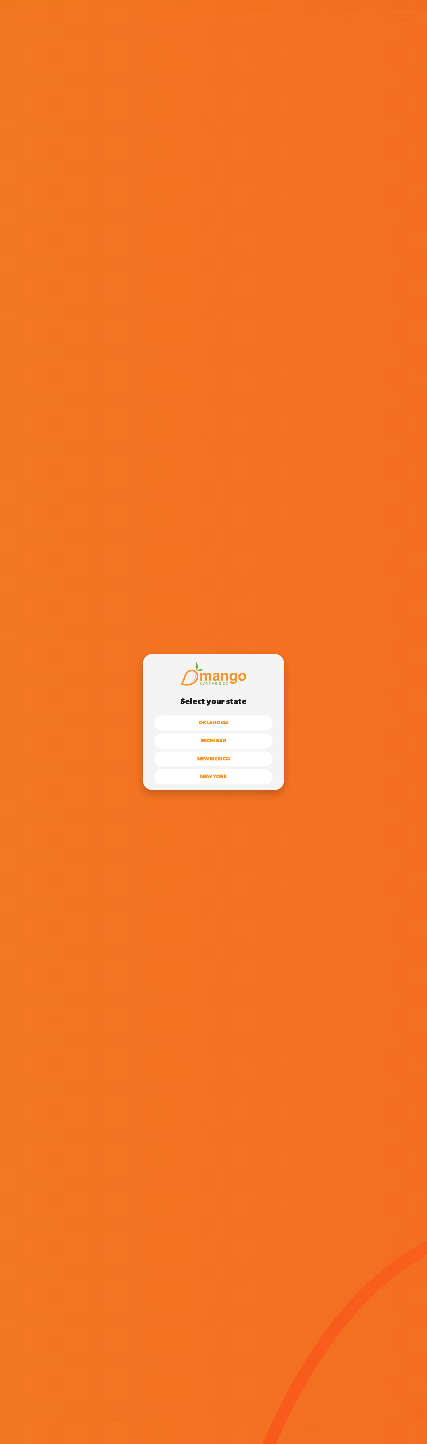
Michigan (214, 740)
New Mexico (213, 758)
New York (213, 776)
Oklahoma (213, 722)
